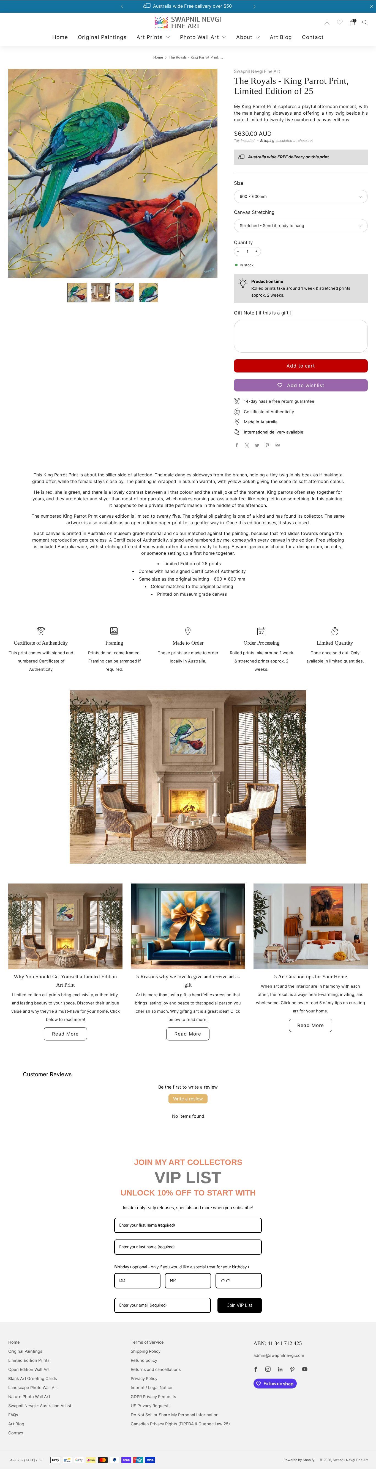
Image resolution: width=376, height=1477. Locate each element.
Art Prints (150, 37)
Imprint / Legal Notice (151, 1387)
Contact (313, 37)
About (244, 37)
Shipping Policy (145, 1351)
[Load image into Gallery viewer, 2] (101, 292)
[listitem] (188, 6)
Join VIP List (239, 1305)
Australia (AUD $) (23, 1460)
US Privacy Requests (151, 1405)
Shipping (267, 141)
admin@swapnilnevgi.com (279, 1355)
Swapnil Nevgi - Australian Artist (39, 1405)
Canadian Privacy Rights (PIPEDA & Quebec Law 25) (180, 1423)
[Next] (254, 6)
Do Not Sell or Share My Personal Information (175, 1414)
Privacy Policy (144, 1378)
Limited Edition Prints (29, 1360)
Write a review (188, 1098)
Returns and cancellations (156, 1369)
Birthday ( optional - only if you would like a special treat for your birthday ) (181, 1267)
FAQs (13, 1414)
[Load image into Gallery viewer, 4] (148, 292)
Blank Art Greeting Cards (32, 1378)
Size (238, 183)
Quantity (243, 242)
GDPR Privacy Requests (153, 1396)
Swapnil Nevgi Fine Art (257, 71)
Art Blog (281, 37)
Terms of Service (147, 1342)
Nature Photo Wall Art (29, 1396)
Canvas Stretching (254, 212)
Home (60, 37)
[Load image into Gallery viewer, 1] (77, 292)
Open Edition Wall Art (29, 1369)
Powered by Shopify (299, 1460)
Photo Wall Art (199, 37)
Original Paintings (102, 37)
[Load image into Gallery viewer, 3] (124, 292)
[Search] (365, 22)
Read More (65, 1034)
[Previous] (122, 6)
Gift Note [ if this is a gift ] (262, 313)
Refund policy (144, 1360)
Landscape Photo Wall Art (33, 1387)
